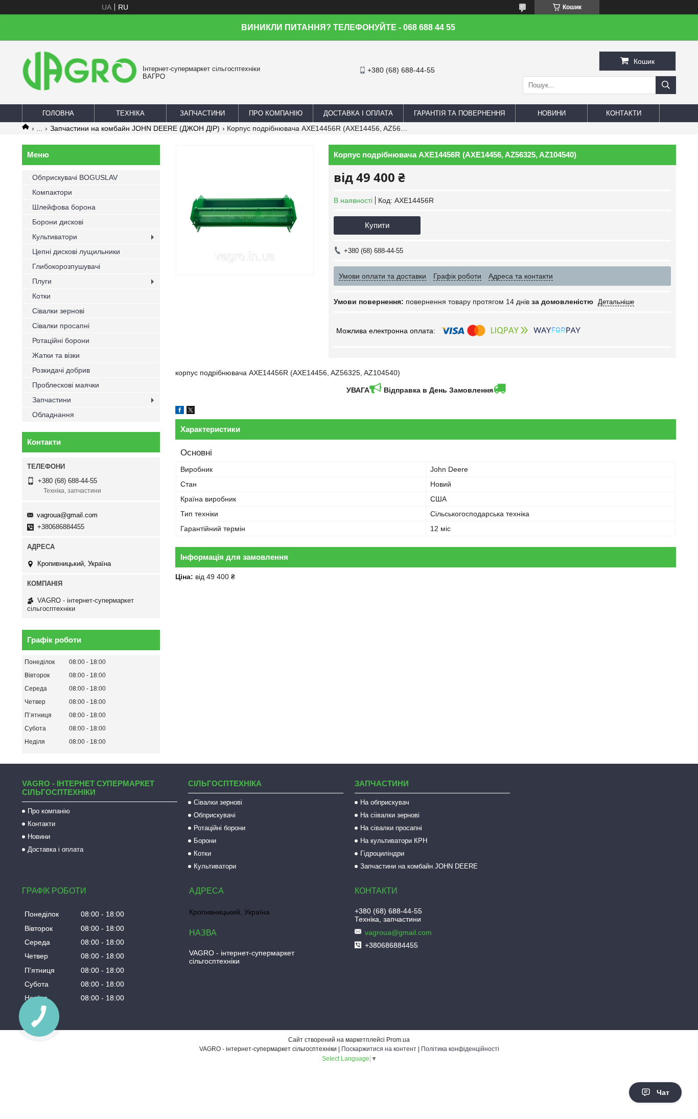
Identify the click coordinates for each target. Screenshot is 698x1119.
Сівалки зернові (58, 311)
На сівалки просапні (391, 828)
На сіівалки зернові (390, 815)
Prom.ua (398, 1039)
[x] (191, 411)
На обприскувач (384, 802)
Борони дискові (57, 222)
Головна (58, 113)
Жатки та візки (56, 355)
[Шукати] (666, 85)
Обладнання (53, 414)
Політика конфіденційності (460, 1049)
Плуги (42, 281)
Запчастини (202, 113)
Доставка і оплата (358, 113)
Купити (377, 225)
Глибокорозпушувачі (66, 266)
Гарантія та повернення (459, 113)
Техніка (130, 113)
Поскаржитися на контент (378, 1049)
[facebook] (179, 411)
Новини (552, 113)
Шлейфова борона (64, 207)
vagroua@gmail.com (67, 515)
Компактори (52, 192)
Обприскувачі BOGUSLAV (75, 177)
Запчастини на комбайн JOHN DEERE (419, 866)
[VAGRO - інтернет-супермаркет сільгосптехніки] (79, 92)
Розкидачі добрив (61, 370)
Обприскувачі (215, 815)
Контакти (623, 113)
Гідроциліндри (382, 853)
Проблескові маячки (65, 385)
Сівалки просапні (60, 326)
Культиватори (54, 237)
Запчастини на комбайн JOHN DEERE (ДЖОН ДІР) (135, 128)
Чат (663, 1092)
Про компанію (276, 113)
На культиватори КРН (393, 840)
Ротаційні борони (60, 340)
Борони (205, 840)
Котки (41, 296)
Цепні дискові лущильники (76, 251)
